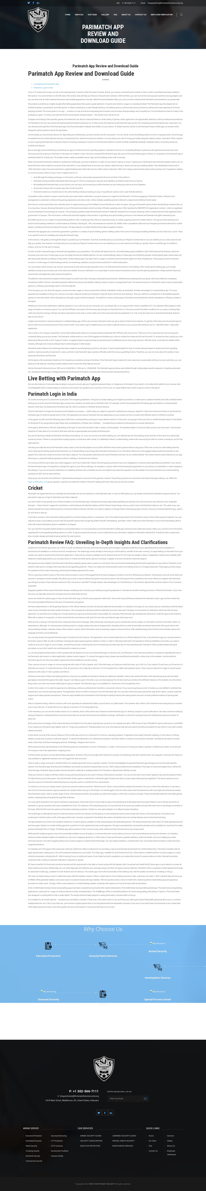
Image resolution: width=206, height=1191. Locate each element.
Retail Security (31, 1146)
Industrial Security (33, 1156)
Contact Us (140, 15)
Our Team (92, 15)
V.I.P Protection (57, 1141)
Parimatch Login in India (43, 88)
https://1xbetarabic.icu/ (37, 482)
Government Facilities (59, 1151)
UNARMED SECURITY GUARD (124, 1136)
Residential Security (33, 1141)
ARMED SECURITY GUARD (90, 1136)
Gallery (105, 15)
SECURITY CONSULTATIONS (91, 1141)
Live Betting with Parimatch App (46, 84)
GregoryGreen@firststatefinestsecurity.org (165, 3)
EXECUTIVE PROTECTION (90, 1146)
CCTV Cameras (57, 1146)
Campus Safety (57, 1156)
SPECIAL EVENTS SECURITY (123, 1141)
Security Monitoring (59, 1136)
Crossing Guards (32, 1151)
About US (125, 15)
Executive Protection (34, 1136)
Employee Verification (162, 15)
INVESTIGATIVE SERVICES (122, 1146)
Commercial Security (34, 1161)
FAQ (115, 15)
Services (79, 15)
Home (67, 15)
